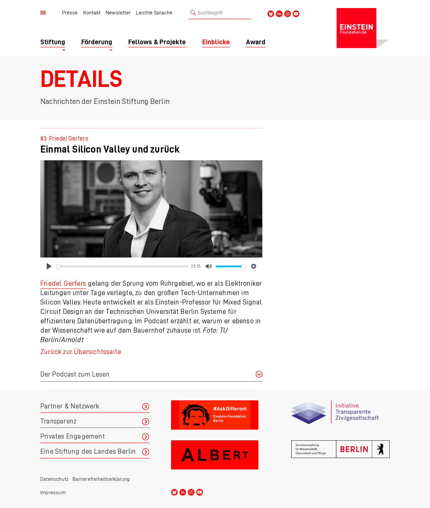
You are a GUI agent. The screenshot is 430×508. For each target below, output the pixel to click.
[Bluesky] (270, 13)
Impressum (53, 492)
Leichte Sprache (154, 12)
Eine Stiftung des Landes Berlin (88, 451)
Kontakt (91, 12)
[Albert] (220, 457)
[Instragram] (287, 13)
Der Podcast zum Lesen (75, 374)
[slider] (122, 266)
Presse (70, 12)
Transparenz (58, 421)
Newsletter (118, 12)
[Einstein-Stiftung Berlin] (363, 28)
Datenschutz (54, 479)
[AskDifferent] (220, 417)
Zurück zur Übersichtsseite (80, 351)
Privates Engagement (72, 436)
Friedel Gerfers (63, 283)
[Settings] (253, 266)
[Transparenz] (340, 417)
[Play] (49, 266)
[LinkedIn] (279, 13)
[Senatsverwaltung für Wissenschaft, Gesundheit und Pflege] (340, 457)
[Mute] (208, 266)
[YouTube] (296, 13)
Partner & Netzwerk (69, 406)
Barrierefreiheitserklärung (101, 479)
